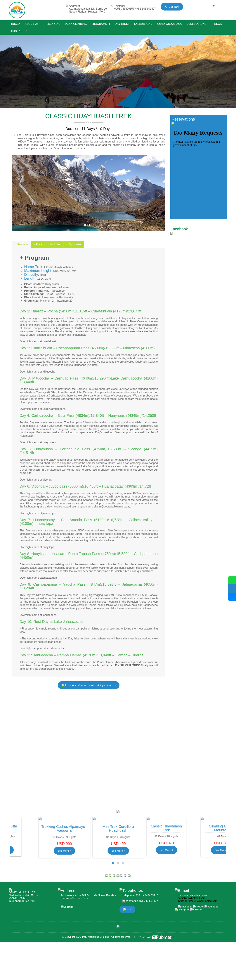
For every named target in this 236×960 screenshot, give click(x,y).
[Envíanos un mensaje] (232, 588)
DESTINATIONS (196, 23)
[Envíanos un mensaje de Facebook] (232, 597)
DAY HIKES (122, 23)
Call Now (173, 6)
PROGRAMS (99, 23)
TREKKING (53, 23)
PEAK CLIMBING (76, 23)
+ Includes (54, 244)
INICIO (15, 23)
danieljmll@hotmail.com (191, 897)
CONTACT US (19, 30)
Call (128, 909)
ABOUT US (31, 23)
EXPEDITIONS (143, 23)
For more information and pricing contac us (90, 685)
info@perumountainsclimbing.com (197, 900)
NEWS (218, 23)
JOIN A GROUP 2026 (169, 23)
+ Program (21, 244)
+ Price (38, 244)
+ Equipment (73, 244)
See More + (37, 850)
